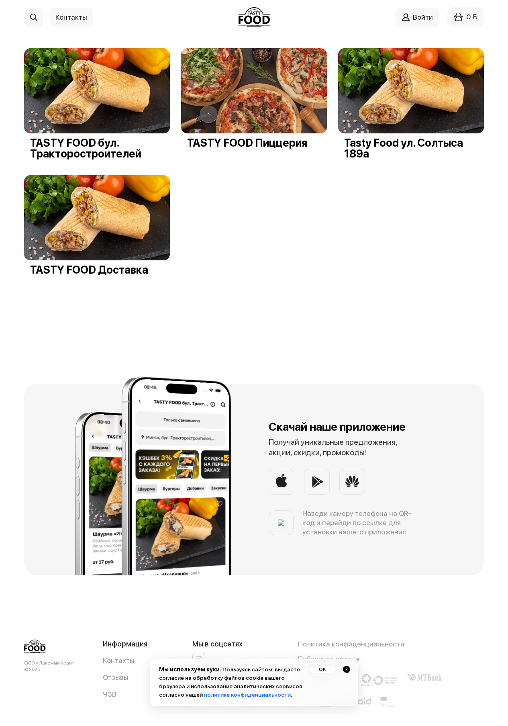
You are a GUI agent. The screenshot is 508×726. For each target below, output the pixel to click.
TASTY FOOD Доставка (89, 269)
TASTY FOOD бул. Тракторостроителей (85, 148)
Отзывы (116, 677)
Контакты (119, 660)
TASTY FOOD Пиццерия (247, 142)
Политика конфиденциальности (351, 644)
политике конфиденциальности (247, 694)
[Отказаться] (346, 669)
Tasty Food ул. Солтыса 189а (403, 148)
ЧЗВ (109, 694)
